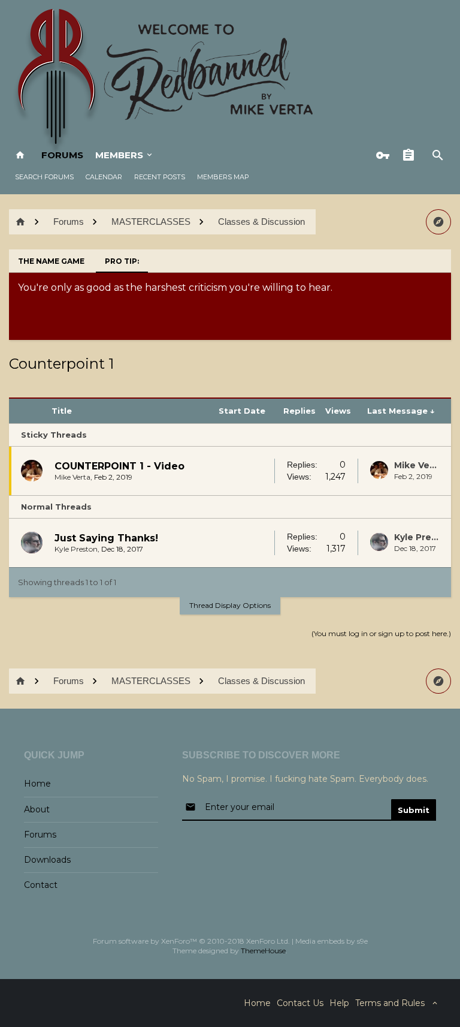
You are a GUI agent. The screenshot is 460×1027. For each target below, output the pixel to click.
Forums (62, 155)
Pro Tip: (122, 261)
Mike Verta (72, 476)
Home (37, 783)
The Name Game (51, 261)
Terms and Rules (390, 1003)
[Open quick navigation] (438, 221)
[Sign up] (411, 155)
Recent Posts (159, 177)
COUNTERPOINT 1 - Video (119, 466)
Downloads (47, 859)
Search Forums (44, 177)
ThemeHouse (263, 950)
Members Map (223, 177)
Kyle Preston (76, 548)
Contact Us (300, 1003)
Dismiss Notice (443, 285)
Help (339, 1003)
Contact (41, 885)
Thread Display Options (230, 605)
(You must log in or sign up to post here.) (381, 633)
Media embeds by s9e (331, 940)
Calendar (104, 177)
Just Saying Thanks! (106, 538)
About (37, 809)
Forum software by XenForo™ (191, 940)
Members (119, 155)
